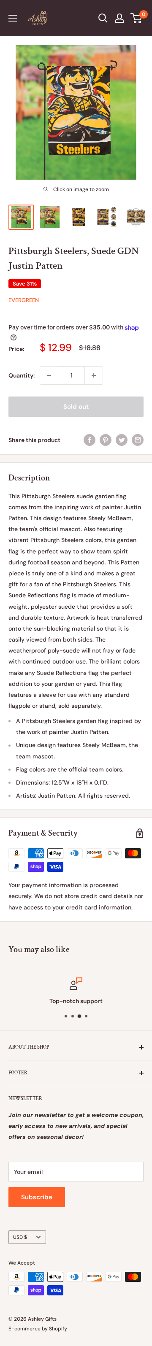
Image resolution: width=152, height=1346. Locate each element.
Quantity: (21, 375)
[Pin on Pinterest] (105, 439)
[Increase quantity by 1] (94, 375)
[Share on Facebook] (89, 439)
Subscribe (36, 1197)
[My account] (119, 18)
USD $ (20, 1237)
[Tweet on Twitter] (122, 439)
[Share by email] (138, 439)
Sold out (76, 406)
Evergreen (23, 300)
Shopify (58, 1328)
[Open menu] (12, 18)
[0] (136, 18)
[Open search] (103, 18)
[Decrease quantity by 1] (49, 375)
